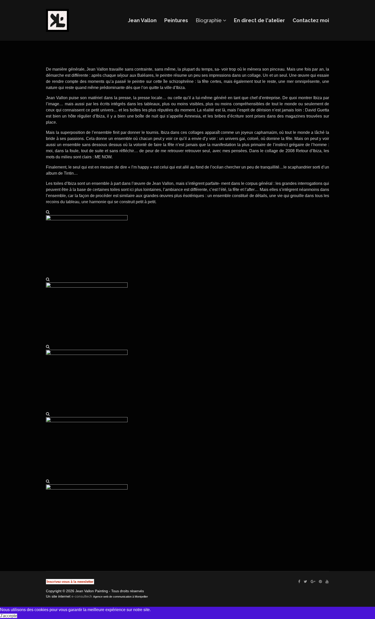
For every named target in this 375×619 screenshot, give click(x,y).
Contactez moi (311, 20)
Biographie (209, 20)
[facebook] (299, 581)
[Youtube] (327, 581)
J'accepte (8, 616)
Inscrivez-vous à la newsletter (70, 582)
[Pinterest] (320, 581)
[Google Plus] (313, 581)
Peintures (176, 20)
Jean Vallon (142, 20)
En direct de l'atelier (259, 20)
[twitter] (305, 581)
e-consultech (81, 596)
